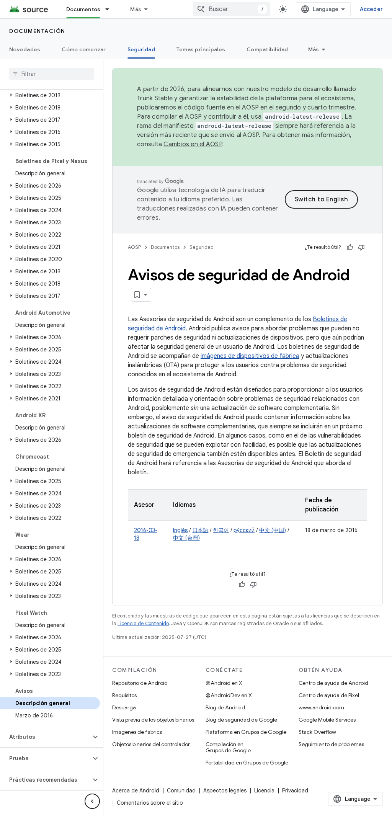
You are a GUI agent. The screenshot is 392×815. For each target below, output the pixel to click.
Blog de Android (225, 707)
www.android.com (321, 707)
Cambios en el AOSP (192, 144)
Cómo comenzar (84, 49)
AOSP (134, 247)
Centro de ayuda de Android (333, 682)
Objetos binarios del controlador (151, 744)
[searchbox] (51, 74)
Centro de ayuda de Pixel (329, 695)
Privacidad (295, 790)
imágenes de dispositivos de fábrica (250, 356)
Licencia (264, 790)
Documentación (37, 31)
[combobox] (231, 9)
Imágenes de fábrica (137, 731)
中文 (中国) (272, 530)
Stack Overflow (317, 731)
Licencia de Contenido (143, 623)
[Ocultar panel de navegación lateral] (92, 801)
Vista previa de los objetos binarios (153, 719)
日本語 (200, 530)
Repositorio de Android (140, 682)
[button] (50, 95)
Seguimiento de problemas (331, 744)
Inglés (180, 530)
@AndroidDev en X (229, 695)
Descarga (124, 707)
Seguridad (141, 49)
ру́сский (244, 530)
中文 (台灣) (186, 537)
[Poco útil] (361, 247)
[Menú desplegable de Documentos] (110, 9)
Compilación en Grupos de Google (228, 747)
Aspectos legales (225, 790)
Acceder (371, 9)
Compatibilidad (267, 49)
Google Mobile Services (327, 719)
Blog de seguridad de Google (241, 719)
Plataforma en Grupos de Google (246, 731)
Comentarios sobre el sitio (150, 803)
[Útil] (350, 247)
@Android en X (224, 682)
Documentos (83, 9)
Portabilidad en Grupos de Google (247, 762)
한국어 (221, 530)
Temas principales (200, 49)
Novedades (24, 49)
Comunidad (181, 790)
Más (135, 9)
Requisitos (124, 695)
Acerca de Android (135, 790)
